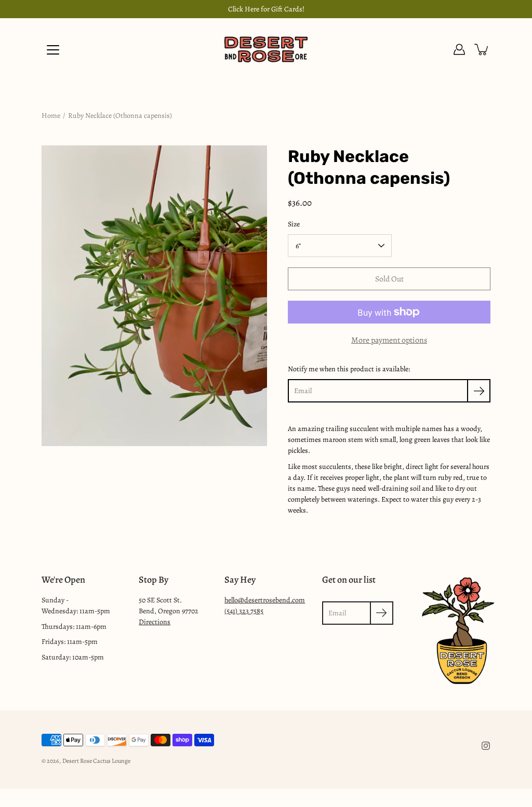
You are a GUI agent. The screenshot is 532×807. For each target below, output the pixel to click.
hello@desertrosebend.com (264, 600)
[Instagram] (485, 746)
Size (294, 224)
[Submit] (381, 613)
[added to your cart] (482, 49)
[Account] (459, 49)
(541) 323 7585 (243, 611)
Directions (154, 622)
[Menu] (53, 50)
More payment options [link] (389, 340)
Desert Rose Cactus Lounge (96, 761)
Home (51, 115)
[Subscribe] (478, 390)
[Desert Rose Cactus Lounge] (266, 49)
